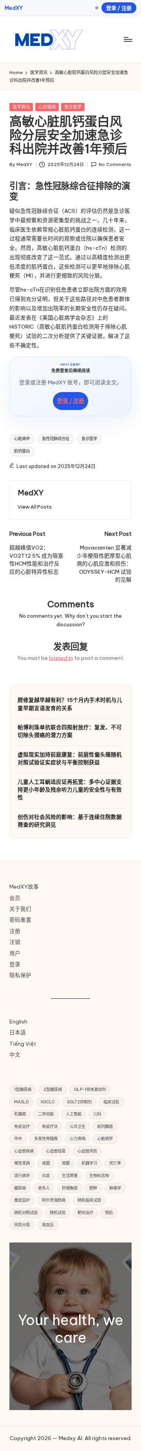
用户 (14, 953)
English (18, 1021)
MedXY (14, 8)
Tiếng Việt (22, 1043)
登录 (14, 964)
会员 (14, 897)
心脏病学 (22, 438)
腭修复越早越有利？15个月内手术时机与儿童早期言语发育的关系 (70, 703)
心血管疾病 (24, 1151)
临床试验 (111, 1102)
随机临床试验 (89, 1200)
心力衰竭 (77, 1138)
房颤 (66, 1163)
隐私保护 (20, 975)
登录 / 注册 (119, 8)
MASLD (21, 1102)
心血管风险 (87, 1151)
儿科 (97, 1114)
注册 (14, 931)
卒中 (18, 1138)
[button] (35, 507)
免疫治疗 (22, 1126)
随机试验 (57, 1212)
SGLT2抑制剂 (79, 1102)
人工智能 (73, 1114)
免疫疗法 (50, 1126)
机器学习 (89, 1163)
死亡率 (115, 1163)
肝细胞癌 (70, 1188)
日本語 (17, 1032)
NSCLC (48, 1102)
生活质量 (70, 1175)
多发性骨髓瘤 (46, 1138)
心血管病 (47, 107)
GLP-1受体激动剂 (90, 1089)
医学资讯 (21, 107)
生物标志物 (99, 1175)
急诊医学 (72, 107)
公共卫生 (77, 1126)
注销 (14, 942)
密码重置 (20, 919)
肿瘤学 (115, 1188)
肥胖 (93, 1188)
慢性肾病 (22, 1163)
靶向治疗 (85, 1212)
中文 (14, 1054)
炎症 (46, 1175)
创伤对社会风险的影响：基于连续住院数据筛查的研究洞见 (70, 820)
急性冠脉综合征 (55, 438)
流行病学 (22, 1175)
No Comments (115, 164)
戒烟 (46, 1163)
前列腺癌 (105, 1126)
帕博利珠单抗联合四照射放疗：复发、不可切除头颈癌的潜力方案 (70, 731)
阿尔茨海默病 (53, 1200)
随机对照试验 (26, 1212)
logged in (61, 657)
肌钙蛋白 (22, 451)
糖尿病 (20, 1188)
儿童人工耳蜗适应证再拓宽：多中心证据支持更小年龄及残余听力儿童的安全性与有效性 (70, 789)
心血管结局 (55, 1151)
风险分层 (22, 1224)
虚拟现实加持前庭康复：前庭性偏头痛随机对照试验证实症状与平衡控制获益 (70, 758)
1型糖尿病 (22, 1089)
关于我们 (20, 908)
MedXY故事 (24, 886)
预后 (109, 1212)
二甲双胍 (46, 1114)
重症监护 (22, 1200)
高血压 (48, 1224)
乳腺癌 (20, 1114)
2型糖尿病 (52, 1089)
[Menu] (128, 39)
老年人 (44, 1188)
